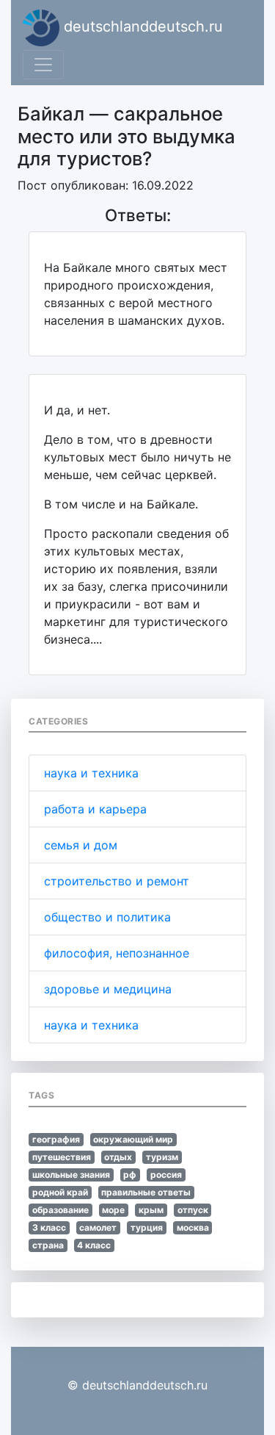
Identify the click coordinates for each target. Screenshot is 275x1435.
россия (166, 1174)
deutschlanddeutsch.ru (141, 26)
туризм (162, 1156)
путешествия (61, 1156)
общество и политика (107, 917)
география (56, 1139)
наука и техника (91, 773)
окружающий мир (133, 1139)
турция (147, 1227)
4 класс (94, 1245)
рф (129, 1174)
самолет (98, 1227)
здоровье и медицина (108, 989)
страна (48, 1245)
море (113, 1209)
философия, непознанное (116, 953)
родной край (60, 1192)
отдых (118, 1156)
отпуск (192, 1209)
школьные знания (71, 1174)
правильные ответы (146, 1192)
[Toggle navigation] (43, 64)
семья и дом (80, 845)
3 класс (49, 1227)
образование (60, 1209)
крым (151, 1209)
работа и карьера (95, 809)
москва (193, 1227)
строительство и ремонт (116, 881)
